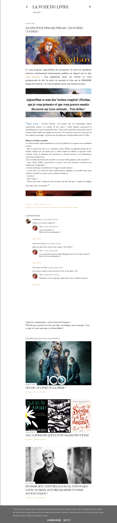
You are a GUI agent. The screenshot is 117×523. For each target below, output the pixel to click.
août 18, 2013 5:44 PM (55, 267)
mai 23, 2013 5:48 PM (51, 226)
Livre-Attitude (33, 76)
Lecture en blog (38, 243)
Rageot (75, 207)
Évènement (54, 207)
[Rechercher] (90, 6)
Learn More (54, 520)
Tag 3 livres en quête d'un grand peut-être (57, 435)
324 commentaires (39, 392)
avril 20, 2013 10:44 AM (50, 219)
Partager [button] (29, 204)
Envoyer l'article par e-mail (42, 204)
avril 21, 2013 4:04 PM (53, 243)
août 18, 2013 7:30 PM (51, 275)
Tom (41, 227)
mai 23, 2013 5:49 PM (51, 251)
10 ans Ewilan (35, 207)
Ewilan (60, 207)
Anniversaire (45, 207)
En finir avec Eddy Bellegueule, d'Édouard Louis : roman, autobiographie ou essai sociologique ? (57, 490)
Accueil (37, 12)
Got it (67, 520)
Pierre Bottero (68, 207)
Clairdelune (36, 219)
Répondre (36, 239)
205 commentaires (39, 439)
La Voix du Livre (50, 7)
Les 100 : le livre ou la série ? (46, 387)
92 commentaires (39, 497)
